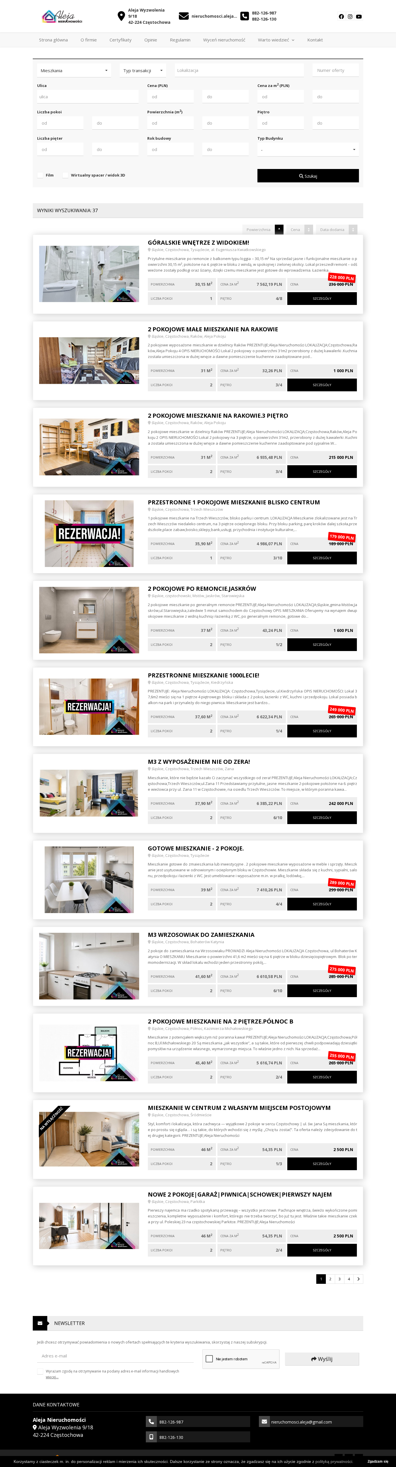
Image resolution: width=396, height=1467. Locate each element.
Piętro (263, 111)
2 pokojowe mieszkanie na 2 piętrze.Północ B (220, 1021)
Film (50, 175)
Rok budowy (159, 138)
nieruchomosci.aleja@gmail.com (215, 16)
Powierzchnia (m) (164, 111)
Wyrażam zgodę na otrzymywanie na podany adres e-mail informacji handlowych (112, 1374)
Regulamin (180, 40)
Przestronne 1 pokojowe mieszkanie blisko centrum (234, 502)
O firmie (89, 40)
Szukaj (310, 176)
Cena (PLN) (157, 85)
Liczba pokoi (49, 111)
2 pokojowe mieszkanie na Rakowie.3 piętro (218, 415)
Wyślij (325, 1358)
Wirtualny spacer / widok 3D (98, 175)
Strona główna (53, 40)
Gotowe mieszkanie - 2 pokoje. (196, 848)
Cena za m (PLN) (273, 85)
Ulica (42, 85)
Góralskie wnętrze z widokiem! (198, 242)
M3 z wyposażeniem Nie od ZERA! (199, 762)
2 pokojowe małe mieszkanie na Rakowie (213, 329)
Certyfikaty (121, 40)
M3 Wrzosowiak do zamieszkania (201, 935)
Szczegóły (322, 298)
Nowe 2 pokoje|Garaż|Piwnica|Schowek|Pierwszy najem (240, 1194)
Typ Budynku (270, 138)
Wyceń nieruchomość (224, 40)
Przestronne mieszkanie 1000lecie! (203, 675)
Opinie (150, 40)
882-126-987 (264, 13)
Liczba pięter (50, 138)
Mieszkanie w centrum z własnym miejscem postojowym (239, 1108)
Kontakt (315, 40)
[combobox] (239, 70)
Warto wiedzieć (274, 40)
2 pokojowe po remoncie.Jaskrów (202, 588)
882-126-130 (264, 19)
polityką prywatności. (334, 1461)
